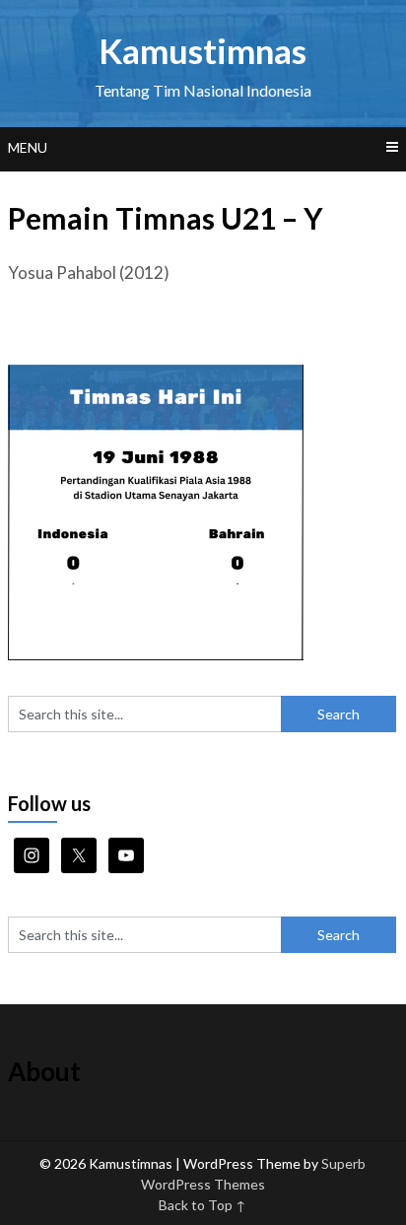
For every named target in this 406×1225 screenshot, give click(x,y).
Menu (27, 147)
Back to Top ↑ (202, 1204)
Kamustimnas (202, 50)
